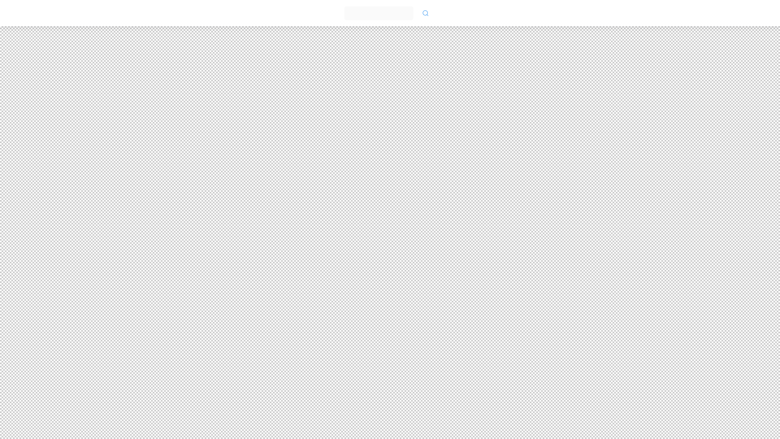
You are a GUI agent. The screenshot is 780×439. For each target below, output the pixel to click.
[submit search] (425, 13)
